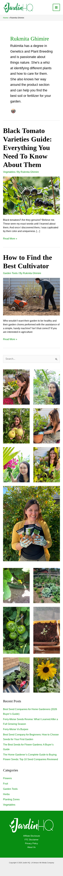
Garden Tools (10, 273)
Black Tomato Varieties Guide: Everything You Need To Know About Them (27, 148)
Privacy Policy (31, 843)
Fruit (5, 783)
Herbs (6, 794)
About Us (31, 847)
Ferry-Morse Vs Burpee (15, 729)
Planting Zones (11, 799)
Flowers (7, 778)
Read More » (10, 238)
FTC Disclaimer (31, 840)
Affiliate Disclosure (31, 836)
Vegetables (9, 172)
